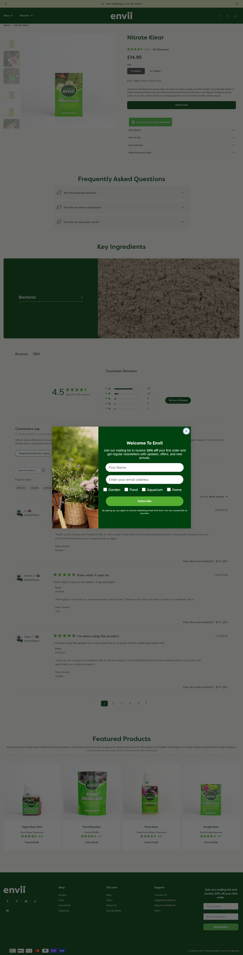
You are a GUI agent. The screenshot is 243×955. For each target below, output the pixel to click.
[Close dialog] (186, 431)
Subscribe (145, 501)
